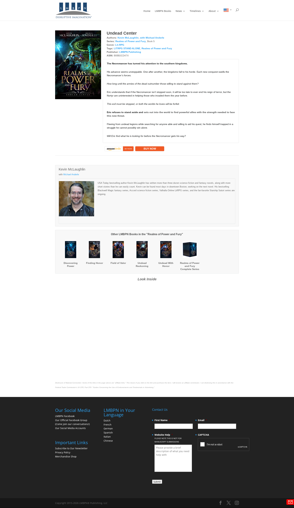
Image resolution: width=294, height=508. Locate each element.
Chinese (108, 440)
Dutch (107, 420)
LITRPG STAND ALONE (127, 48)
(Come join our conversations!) (72, 424)
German (108, 428)
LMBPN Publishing (130, 52)
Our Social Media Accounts (70, 428)
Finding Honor (94, 263)
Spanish (108, 432)
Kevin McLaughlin (128, 37)
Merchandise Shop (66, 456)
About (212, 11)
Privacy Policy (62, 452)
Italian (107, 436)
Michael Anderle (71, 174)
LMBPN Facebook (65, 416)
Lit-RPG (119, 44)
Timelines (195, 11)
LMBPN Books (163, 11)
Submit (157, 481)
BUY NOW (150, 148)
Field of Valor (118, 263)
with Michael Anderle (152, 37)
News (179, 11)
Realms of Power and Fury (130, 41)
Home (146, 11)
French (107, 424)
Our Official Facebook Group (71, 420)
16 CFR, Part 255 (84, 387)
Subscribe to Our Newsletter (71, 448)
